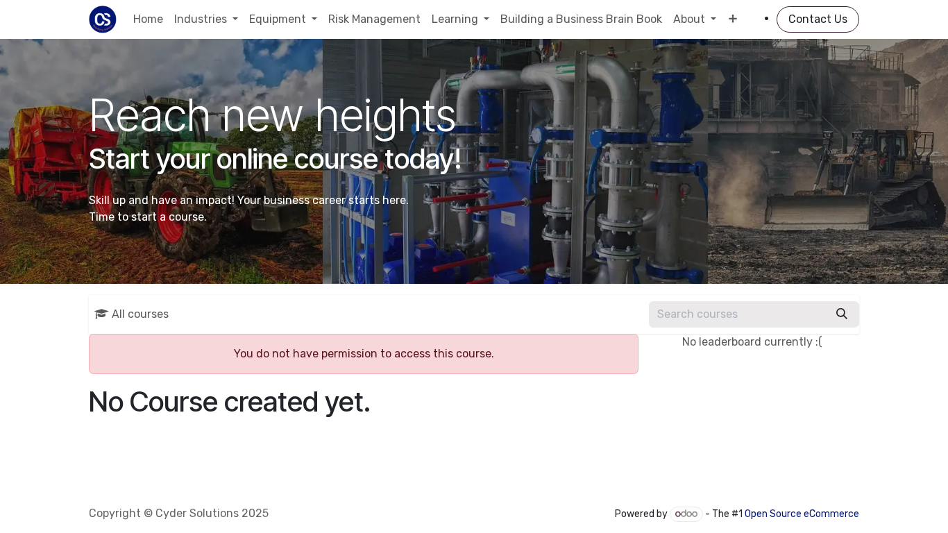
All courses (140, 314)
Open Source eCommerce (802, 514)
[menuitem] (148, 19)
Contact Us (817, 19)
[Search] (841, 314)
